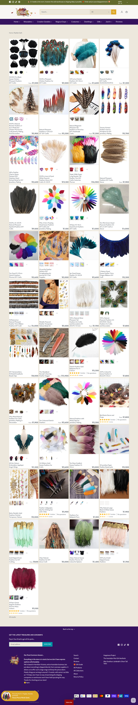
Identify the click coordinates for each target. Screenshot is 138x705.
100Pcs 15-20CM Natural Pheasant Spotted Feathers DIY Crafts (16, 226)
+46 (57, 313)
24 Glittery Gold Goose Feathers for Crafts (45, 465)
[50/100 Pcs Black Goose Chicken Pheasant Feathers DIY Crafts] (23, 53)
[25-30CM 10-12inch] (87, 313)
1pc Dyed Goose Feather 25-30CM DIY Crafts (76, 275)
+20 (57, 412)
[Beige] (46, 412)
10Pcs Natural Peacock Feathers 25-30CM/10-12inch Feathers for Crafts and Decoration (107, 322)
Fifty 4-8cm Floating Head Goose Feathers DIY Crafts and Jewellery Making (46, 226)
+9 (26, 72)
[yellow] (41, 72)
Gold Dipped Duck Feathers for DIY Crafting (15, 560)
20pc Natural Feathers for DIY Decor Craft (44, 560)
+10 (57, 169)
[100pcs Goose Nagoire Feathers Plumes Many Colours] (23, 578)
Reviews (76, 661)
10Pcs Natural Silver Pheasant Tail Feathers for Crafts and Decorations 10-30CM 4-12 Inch (76, 322)
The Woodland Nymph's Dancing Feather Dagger (45, 374)
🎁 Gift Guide (78, 664)
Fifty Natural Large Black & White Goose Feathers (107, 510)
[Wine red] (82, 72)
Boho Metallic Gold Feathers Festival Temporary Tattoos (15, 515)
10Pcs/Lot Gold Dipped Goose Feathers (105, 560)
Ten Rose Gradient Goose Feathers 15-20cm (76, 465)
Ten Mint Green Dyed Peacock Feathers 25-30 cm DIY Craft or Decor (107, 226)
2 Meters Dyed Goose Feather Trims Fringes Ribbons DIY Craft (107, 274)
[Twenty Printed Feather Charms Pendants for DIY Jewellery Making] (114, 99)
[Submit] (113, 12)
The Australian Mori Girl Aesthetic (115, 658)
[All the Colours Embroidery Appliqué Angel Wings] (23, 439)
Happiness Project (110, 655)
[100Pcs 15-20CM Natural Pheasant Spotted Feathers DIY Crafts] (23, 199)
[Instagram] (13, 2)
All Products (78, 668)
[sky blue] (46, 218)
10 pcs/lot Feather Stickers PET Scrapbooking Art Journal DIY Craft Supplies (45, 273)
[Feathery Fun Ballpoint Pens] (84, 484)
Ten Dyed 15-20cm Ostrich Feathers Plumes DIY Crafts (15, 275)
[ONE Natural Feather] (72, 119)
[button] (69, 702)
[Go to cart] (126, 12)
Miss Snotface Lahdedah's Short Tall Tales (116, 663)
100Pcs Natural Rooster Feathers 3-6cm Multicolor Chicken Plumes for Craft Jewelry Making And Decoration (16, 128)
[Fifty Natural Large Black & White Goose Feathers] (114, 484)
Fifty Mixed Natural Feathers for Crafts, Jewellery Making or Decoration (16, 419)
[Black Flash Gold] (16, 553)
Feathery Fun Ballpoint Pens (74, 516)
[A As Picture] (11, 72)
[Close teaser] (74, 699)
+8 (56, 72)
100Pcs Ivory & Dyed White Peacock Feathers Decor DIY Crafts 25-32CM (46, 179)
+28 (87, 72)
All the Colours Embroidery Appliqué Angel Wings (16, 465)
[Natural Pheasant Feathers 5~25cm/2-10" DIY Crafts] (53, 99)
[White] (77, 169)
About (76, 674)
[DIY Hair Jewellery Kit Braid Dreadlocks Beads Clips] (23, 342)
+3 (26, 119)
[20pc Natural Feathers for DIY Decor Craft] (53, 534)
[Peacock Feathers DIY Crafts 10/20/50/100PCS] (114, 53)
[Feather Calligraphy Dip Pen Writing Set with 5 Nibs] (53, 484)
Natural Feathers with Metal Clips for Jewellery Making (77, 420)
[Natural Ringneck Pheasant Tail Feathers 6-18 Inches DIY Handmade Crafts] (84, 99)
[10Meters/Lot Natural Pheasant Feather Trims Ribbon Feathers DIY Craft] (23, 294)
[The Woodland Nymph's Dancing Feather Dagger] (53, 342)
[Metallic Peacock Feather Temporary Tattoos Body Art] (53, 294)
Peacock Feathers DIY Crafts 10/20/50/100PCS (106, 81)
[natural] (51, 72)
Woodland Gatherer (26, 695)
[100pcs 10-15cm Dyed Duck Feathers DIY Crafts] (84, 199)
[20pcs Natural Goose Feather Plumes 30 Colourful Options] (84, 534)
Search (76, 655)
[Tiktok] (16, 2)
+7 (56, 458)
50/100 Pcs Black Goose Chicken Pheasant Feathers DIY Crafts (15, 80)
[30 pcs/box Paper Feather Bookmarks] (114, 439)
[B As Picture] (16, 72)
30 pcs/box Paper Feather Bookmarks (106, 466)
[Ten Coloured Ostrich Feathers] (53, 392)
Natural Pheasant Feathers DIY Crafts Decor (106, 180)
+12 (87, 169)
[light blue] (41, 218)
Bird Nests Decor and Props (107, 416)
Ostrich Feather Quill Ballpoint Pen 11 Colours (77, 369)
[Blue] (102, 72)
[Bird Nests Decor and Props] (114, 392)
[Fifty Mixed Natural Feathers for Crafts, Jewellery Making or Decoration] (23, 392)
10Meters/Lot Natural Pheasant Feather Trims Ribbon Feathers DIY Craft (16, 323)
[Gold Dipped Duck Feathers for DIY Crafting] (23, 534)
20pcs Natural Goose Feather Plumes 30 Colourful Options (77, 560)
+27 (117, 362)
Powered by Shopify (15, 697)
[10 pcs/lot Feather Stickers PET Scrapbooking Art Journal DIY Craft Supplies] (53, 245)
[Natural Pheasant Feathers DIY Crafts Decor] (114, 150)
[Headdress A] (77, 119)
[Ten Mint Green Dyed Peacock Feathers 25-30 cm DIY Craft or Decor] (114, 199)
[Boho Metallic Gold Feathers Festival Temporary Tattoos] (23, 484)
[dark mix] (51, 218)
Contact (76, 658)
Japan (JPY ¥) (120, 2)
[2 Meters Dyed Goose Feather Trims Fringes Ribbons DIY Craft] (114, 245)
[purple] (46, 72)
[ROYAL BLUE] (112, 72)
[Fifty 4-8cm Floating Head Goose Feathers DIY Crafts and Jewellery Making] (53, 199)
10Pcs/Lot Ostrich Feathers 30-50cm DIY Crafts (76, 81)
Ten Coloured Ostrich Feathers (46, 421)
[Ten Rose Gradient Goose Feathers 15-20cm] (84, 439)
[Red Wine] (72, 169)
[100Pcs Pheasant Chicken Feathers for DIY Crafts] (53, 53)
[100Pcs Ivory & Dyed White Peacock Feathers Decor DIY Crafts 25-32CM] (53, 150)
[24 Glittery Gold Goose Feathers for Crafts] (53, 439)
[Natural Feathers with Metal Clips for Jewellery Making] (84, 392)
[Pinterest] (19, 2)
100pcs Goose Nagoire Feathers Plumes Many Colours (15, 605)
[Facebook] (10, 2)
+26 (26, 553)
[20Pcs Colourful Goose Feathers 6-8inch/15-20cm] (114, 342)
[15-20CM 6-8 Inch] (77, 313)
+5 (56, 264)
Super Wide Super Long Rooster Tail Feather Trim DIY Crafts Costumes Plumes (76, 178)
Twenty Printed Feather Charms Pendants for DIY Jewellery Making (105, 130)
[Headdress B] (82, 119)
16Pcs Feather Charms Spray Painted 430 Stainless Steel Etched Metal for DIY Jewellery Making (16, 177)
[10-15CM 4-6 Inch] (82, 313)
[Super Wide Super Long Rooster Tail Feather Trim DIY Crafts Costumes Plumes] (84, 150)
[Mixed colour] (72, 553)
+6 (56, 218)
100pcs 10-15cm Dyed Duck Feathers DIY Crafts (76, 227)
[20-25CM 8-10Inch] (72, 313)
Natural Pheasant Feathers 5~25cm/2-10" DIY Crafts (46, 131)
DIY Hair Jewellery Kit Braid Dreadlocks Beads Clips (16, 374)
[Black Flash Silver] (21, 553)
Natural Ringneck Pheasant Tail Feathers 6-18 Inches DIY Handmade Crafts (77, 129)
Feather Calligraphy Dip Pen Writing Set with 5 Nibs (46, 510)
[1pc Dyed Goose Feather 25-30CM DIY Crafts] (84, 245)
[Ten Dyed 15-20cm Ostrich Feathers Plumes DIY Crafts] (23, 245)
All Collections (78, 671)
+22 (26, 503)
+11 (26, 264)
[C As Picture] (21, 72)
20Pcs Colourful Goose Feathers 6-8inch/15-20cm (106, 374)
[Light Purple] (51, 412)
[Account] (121, 12)
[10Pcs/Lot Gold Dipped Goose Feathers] (114, 534)
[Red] (82, 169)
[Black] (11, 553)
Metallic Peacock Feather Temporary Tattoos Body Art (45, 324)
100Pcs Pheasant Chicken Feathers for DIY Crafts (46, 81)
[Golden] (77, 72)
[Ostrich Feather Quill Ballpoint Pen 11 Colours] (84, 342)
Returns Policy (78, 677)
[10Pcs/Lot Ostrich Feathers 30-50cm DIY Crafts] (84, 53)
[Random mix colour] (72, 72)
